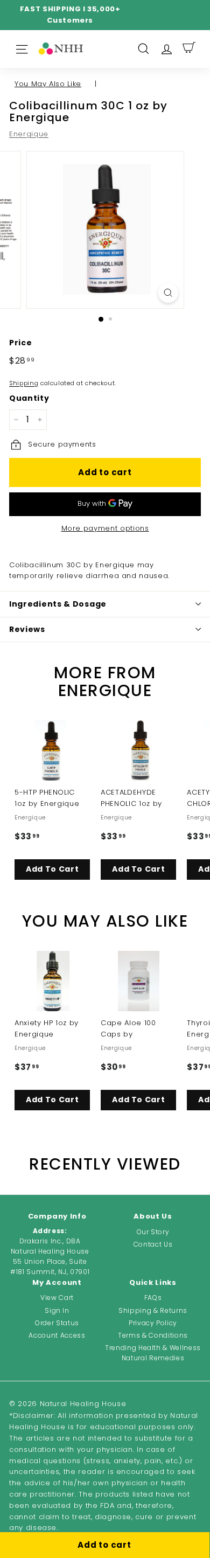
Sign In (57, 1310)
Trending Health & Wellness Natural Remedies (153, 1352)
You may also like (48, 84)
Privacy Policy (153, 1322)
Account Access (57, 1335)
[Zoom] (168, 293)
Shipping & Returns (152, 1310)
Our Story (153, 1231)
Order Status (57, 1322)
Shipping (23, 383)
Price (20, 342)
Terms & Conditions (153, 1335)
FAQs (153, 1297)
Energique (28, 134)
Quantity (29, 398)
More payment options (105, 528)
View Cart (57, 1297)
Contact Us (153, 1244)
